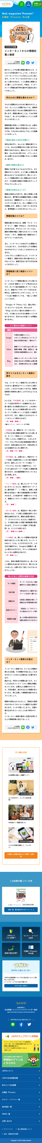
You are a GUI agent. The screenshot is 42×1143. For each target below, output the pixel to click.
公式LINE (21, 4)
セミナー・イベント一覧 (11, 1099)
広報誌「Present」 (9, 1092)
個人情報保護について (25, 1129)
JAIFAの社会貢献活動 (10, 1078)
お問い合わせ (7, 1121)
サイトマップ (8, 1129)
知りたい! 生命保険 (9, 1085)
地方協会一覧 (7, 1107)
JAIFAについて (7, 1071)
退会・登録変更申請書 (11, 1134)
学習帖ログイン (37, 4)
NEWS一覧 (6, 1114)
